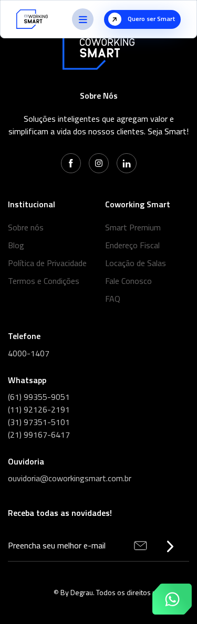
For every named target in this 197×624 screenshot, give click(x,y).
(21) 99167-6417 (39, 434)
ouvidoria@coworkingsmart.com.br (69, 478)
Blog (16, 245)
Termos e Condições (43, 280)
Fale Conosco (128, 280)
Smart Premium (133, 227)
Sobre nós (26, 227)
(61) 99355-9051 (39, 396)
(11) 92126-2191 (39, 409)
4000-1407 (28, 353)
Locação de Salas (135, 263)
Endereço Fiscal (132, 245)
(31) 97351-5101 (39, 422)
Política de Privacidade (47, 263)
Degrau (81, 592)
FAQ (112, 298)
